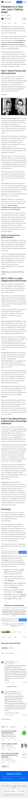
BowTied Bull (8, 18)
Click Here (11, 581)
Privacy (15, 786)
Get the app (21, 791)
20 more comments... (6, 719)
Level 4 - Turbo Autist (6, 746)
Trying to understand (9, 691)
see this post (14, 587)
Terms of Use (21, 623)
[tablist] (7, 647)
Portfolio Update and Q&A (9, 744)
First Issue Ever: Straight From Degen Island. (9, 732)
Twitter (9, 599)
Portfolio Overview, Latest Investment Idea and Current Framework (8, 735)
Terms (19, 786)
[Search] (25, 726)
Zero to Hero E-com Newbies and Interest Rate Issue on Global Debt (10, 755)
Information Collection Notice (16, 625)
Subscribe (19, 2)
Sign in (25, 2)
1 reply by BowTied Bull (11, 686)
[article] (14, 735)
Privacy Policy (14, 626)
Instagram (23, 595)
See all (4, 766)
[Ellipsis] (26, 662)
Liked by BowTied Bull (10, 663)
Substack (6, 795)
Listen (24, 19)
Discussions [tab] (12, 726)
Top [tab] (3, 726)
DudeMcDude (8, 662)
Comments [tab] (4, 648)
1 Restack (19, 632)
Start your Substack (10, 791)
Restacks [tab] (11, 648)
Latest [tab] (6, 726)
